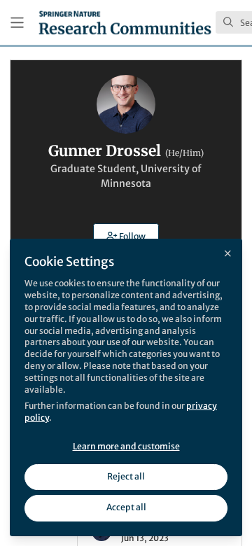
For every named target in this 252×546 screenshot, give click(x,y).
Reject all (126, 476)
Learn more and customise (126, 446)
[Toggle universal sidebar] (17, 23)
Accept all (126, 507)
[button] (126, 235)
